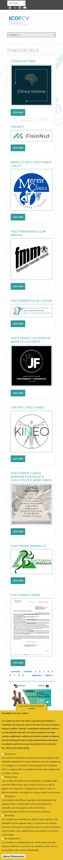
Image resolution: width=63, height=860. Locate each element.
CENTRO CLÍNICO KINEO (27, 407)
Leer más (19, 112)
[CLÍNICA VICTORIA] (31, 85)
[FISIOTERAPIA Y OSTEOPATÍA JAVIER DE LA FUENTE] (31, 365)
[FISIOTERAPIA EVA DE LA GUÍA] (31, 310)
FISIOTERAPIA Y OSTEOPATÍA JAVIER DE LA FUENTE (30, 339)
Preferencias (10, 768)
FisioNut (17, 127)
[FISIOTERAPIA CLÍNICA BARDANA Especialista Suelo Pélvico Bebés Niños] (31, 504)
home (41, 685)
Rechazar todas (11, 856)
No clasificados (12, 830)
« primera (15, 671)
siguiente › (37, 675)
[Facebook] (9, 8)
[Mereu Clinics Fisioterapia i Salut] (31, 189)
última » (49, 675)
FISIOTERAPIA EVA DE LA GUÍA (31, 301)
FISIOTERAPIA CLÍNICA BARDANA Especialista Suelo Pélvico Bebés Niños (31, 476)
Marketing (9, 806)
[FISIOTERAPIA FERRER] (31, 627)
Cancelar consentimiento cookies (31, 698)
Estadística (10, 787)
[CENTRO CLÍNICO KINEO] (31, 431)
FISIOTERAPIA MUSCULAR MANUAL (28, 233)
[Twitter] (15, 8)
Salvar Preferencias (13, 847)
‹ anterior (27, 671)
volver (21, 685)
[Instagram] (19, 8)
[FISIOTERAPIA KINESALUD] (31, 561)
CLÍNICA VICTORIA (23, 61)
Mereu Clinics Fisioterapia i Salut (31, 164)
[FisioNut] (31, 135)
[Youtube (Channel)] (24, 8)
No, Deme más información (16, 739)
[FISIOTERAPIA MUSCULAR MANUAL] (31, 259)
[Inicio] (30, 20)
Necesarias (10, 745)
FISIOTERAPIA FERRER (25, 595)
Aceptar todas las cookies (39, 856)
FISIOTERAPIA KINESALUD (28, 546)
